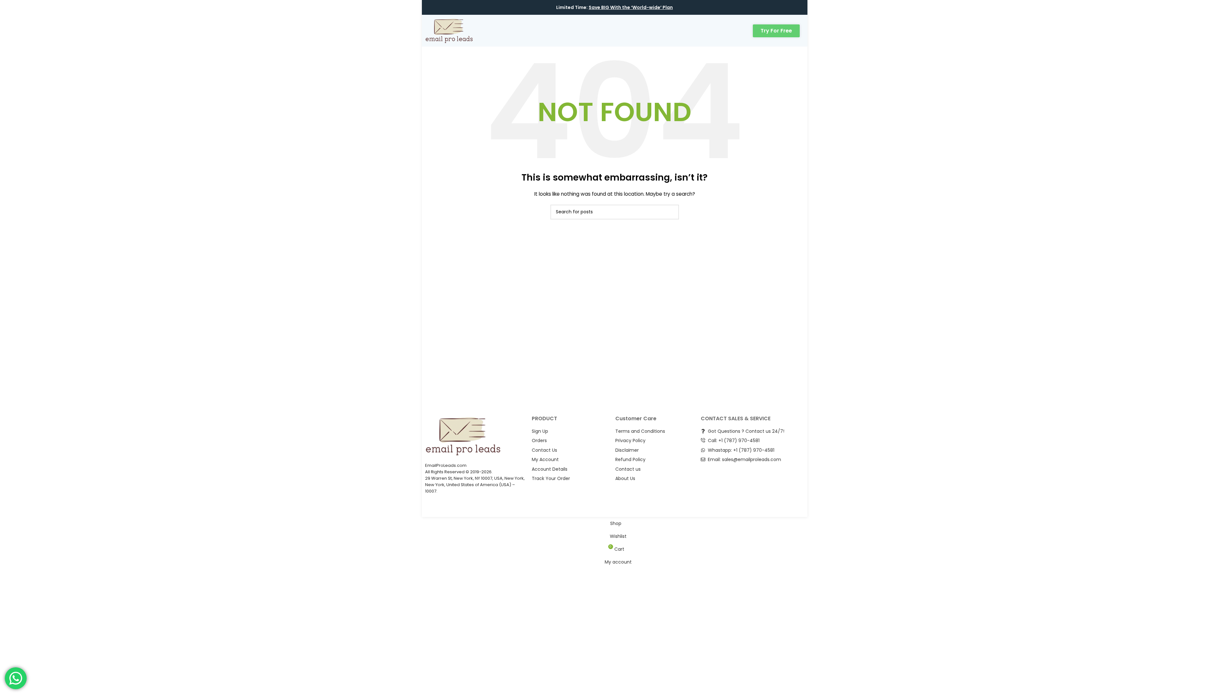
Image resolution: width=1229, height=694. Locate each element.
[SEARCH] (671, 212)
